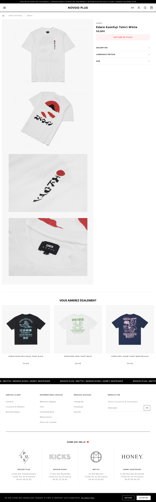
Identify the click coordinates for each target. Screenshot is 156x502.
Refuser (128, 498)
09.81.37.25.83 (60, 479)
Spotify (77, 412)
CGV (42, 407)
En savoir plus (87, 498)
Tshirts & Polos (15, 16)
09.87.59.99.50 (132, 479)
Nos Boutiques (13, 412)
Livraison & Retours (15, 407)
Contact (10, 402)
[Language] (132, 7)
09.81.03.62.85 (96, 479)
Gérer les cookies (48, 422)
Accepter (143, 498)
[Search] (145, 7)
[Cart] (151, 7)
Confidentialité (47, 412)
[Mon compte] (138, 7)
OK (147, 408)
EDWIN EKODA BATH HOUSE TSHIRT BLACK (26, 356)
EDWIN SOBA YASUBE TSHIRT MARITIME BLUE (130, 356)
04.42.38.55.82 (24, 479)
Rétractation (46, 417)
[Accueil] (3, 15)
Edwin (30, 16)
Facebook (78, 407)
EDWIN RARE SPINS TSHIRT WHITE (78, 356)
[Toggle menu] (4, 7)
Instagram (79, 402)
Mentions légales (48, 402)
